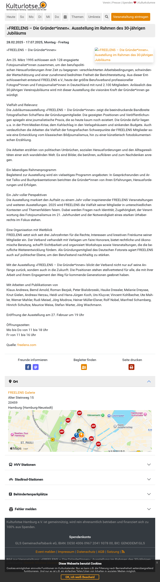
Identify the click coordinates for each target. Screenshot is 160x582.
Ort (15, 381)
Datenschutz (86, 552)
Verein (106, 2)
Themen (77, 17)
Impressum (66, 552)
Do (57, 17)
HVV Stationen (25, 465)
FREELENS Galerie (21, 393)
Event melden (45, 552)
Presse (116, 2)
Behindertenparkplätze (31, 494)
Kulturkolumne (146, 2)
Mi (48, 17)
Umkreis (94, 17)
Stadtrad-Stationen (29, 479)
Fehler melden (25, 509)
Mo (31, 17)
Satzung (113, 552)
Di (39, 17)
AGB (101, 552)
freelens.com (26, 345)
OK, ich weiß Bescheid (80, 577)
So (22, 17)
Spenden (127, 2)
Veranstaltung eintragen (130, 17)
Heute (11, 17)
